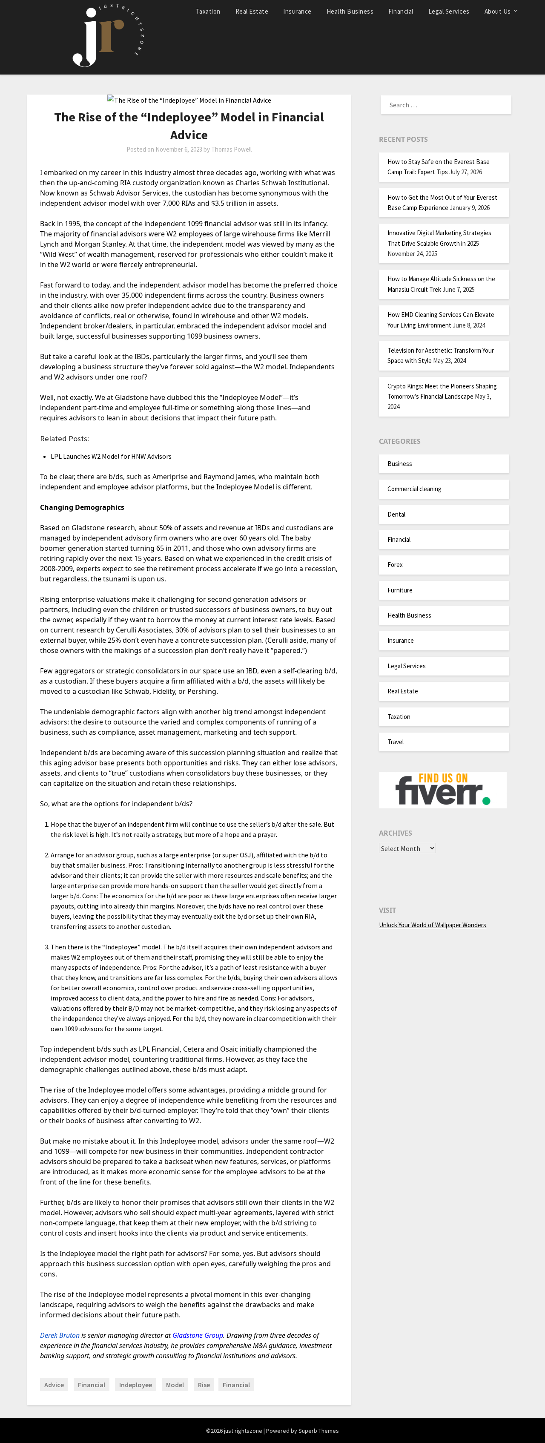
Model (175, 1384)
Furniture (400, 590)
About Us (498, 11)
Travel (395, 742)
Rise (204, 1384)
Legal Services (449, 11)
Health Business (350, 11)
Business (399, 464)
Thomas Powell (231, 149)
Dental (396, 514)
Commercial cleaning (414, 489)
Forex (395, 565)
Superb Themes (318, 1430)
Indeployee (135, 1384)
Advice (54, 1384)
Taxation (208, 11)
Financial (400, 11)
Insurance (297, 11)
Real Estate (252, 11)
